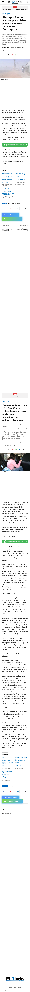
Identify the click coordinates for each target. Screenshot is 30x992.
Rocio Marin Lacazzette (10, 47)
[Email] (21, 208)
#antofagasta (11, 203)
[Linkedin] (19, 54)
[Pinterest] (12, 54)
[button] (2, 2)
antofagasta (17, 203)
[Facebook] (4, 54)
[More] (23, 54)
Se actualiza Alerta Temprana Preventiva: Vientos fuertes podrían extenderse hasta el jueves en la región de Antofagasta (8, 178)
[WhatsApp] (15, 54)
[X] (8, 54)
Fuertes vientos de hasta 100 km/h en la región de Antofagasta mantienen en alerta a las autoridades (8, 191)
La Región (6, 14)
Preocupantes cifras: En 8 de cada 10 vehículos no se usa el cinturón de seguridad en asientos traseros (8, 228)
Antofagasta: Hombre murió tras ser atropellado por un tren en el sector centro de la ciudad (22, 228)
